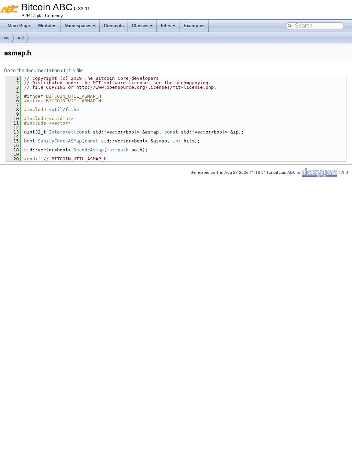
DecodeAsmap (89, 149)
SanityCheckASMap (60, 140)
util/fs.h (64, 109)
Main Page (19, 25)
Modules (47, 25)
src (6, 37)
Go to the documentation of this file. (44, 70)
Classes (140, 25)
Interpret (61, 132)
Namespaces (78, 25)
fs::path (118, 149)
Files (166, 25)
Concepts (114, 25)
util (21, 37)
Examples (194, 25)
